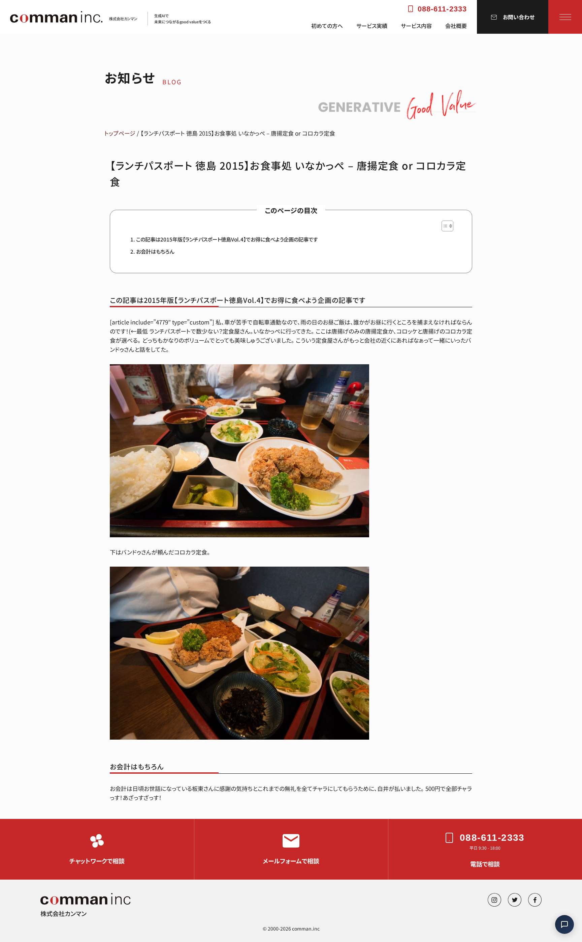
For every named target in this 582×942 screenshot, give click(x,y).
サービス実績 (371, 26)
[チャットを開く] (564, 924)
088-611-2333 (442, 9)
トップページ (119, 133)
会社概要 (456, 26)
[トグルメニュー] (565, 17)
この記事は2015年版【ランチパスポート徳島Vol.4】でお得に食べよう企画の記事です (227, 239)
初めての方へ (327, 26)
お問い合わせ (519, 17)
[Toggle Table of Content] (444, 226)
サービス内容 (416, 26)
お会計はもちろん (155, 251)
